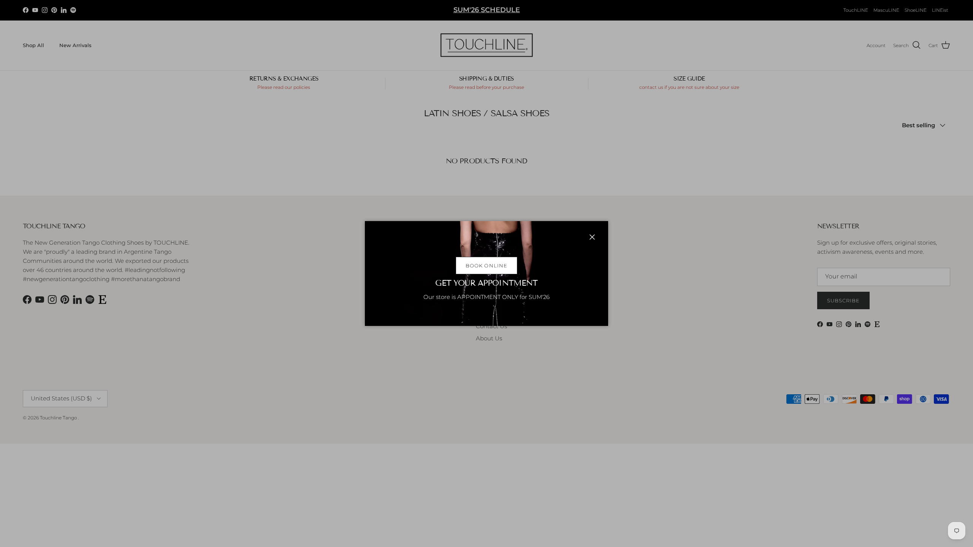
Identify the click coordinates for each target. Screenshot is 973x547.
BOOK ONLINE (486, 265)
